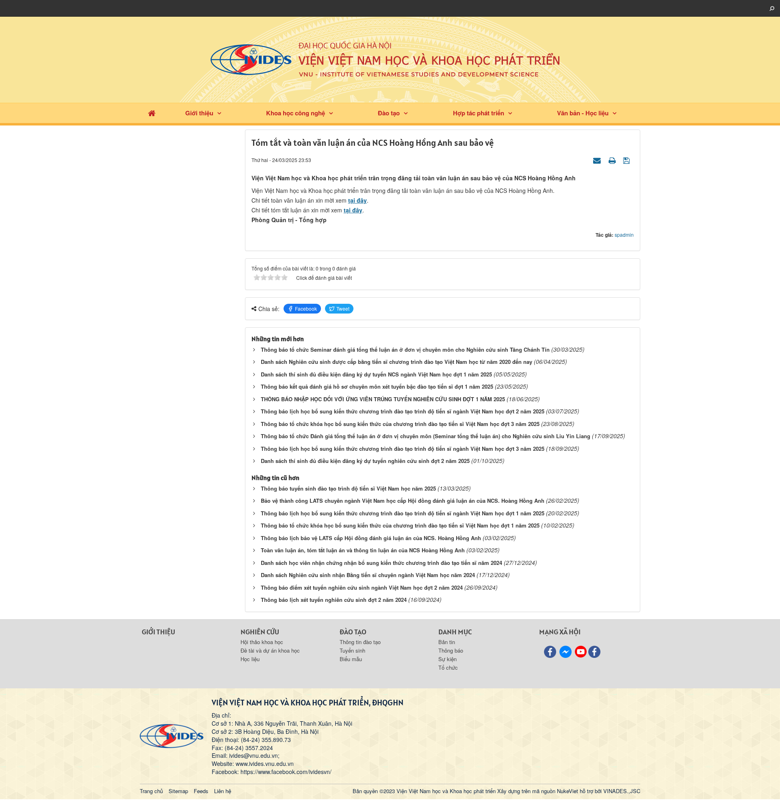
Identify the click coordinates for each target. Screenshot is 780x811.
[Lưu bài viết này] (627, 160)
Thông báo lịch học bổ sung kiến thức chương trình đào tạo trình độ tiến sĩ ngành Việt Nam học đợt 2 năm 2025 (402, 411)
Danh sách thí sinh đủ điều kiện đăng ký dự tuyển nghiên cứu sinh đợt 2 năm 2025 (365, 461)
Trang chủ (151, 791)
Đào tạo (389, 112)
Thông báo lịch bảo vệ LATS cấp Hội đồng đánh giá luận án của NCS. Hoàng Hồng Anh (371, 538)
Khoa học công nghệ (295, 112)
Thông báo (450, 650)
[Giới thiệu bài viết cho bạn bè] (598, 160)
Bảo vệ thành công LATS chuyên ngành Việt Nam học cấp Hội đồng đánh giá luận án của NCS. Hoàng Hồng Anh (402, 500)
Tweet (342, 308)
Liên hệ (222, 791)
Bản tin (446, 642)
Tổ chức (448, 667)
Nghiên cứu (259, 631)
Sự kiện (447, 659)
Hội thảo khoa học (261, 642)
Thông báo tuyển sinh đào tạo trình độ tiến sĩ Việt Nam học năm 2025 (348, 488)
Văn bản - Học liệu (583, 112)
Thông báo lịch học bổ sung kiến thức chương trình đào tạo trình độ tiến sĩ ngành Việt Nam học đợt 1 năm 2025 (402, 513)
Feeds (201, 791)
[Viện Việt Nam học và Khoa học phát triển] (390, 59)
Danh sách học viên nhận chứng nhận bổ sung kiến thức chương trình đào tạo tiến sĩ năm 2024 (381, 563)
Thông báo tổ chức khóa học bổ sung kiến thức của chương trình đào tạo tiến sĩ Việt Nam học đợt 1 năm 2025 (400, 525)
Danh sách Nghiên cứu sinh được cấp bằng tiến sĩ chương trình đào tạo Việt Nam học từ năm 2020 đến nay (396, 361)
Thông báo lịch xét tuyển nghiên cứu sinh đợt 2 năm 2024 (334, 599)
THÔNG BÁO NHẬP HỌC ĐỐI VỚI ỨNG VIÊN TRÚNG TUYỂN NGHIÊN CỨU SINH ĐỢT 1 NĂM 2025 (383, 399)
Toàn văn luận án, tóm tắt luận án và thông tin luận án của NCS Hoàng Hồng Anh (363, 550)
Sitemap (178, 791)
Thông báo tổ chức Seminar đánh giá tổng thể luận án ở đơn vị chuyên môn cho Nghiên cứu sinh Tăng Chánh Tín (405, 349)
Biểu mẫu (351, 659)
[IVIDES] (172, 735)
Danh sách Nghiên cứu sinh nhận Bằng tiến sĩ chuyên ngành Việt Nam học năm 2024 (368, 575)
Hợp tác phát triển (478, 112)
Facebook (306, 308)
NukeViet (567, 791)
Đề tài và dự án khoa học (270, 650)
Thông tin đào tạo (360, 642)
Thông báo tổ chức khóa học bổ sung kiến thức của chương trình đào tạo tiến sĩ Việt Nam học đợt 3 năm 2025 (400, 424)
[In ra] (613, 160)
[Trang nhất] (152, 113)
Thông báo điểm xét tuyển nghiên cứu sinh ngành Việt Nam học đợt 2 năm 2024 (362, 587)
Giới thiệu (199, 112)
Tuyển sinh (352, 650)
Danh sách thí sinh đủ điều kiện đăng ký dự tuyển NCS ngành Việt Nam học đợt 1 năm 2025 (376, 374)
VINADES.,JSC (621, 791)
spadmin (624, 234)
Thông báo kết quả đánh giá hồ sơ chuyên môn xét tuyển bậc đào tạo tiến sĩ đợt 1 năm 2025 (377, 386)
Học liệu (250, 659)
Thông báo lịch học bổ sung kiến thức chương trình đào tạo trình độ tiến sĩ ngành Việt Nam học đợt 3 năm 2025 (402, 448)
